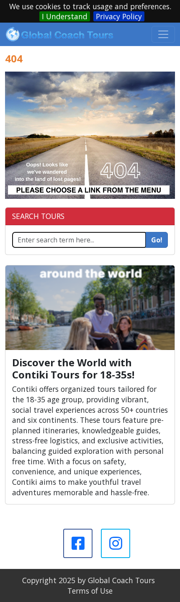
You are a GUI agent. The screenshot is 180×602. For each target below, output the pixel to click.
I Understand (64, 16)
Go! (156, 239)
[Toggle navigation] (163, 34)
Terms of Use (90, 591)
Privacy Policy (119, 16)
